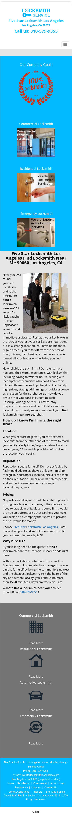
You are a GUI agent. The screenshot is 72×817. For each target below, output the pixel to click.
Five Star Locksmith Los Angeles (35, 527)
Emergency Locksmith (36, 213)
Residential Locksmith (36, 168)
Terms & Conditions (18, 791)
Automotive (57, 783)
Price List (38, 791)
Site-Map (51, 791)
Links (62, 791)
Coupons (36, 787)
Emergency (21, 787)
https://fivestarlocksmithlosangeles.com (36, 775)
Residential (23, 783)
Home (11, 783)
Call (36, 812)
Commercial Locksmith (36, 124)
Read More (36, 643)
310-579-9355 (44, 31)
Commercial (40, 783)
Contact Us (50, 787)
